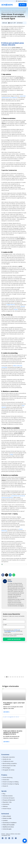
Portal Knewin (8, 11)
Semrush (23, 306)
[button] (23, 4)
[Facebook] (2, 838)
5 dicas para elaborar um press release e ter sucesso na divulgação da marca (12, 732)
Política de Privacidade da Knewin (12, 630)
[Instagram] (6, 838)
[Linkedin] (9, 838)
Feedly (11, 454)
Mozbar (16, 309)
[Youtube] (16, 838)
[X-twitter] (12, 838)
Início (2, 11)
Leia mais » (6, 712)
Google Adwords (11, 304)
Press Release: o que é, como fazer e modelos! (14, 703)
